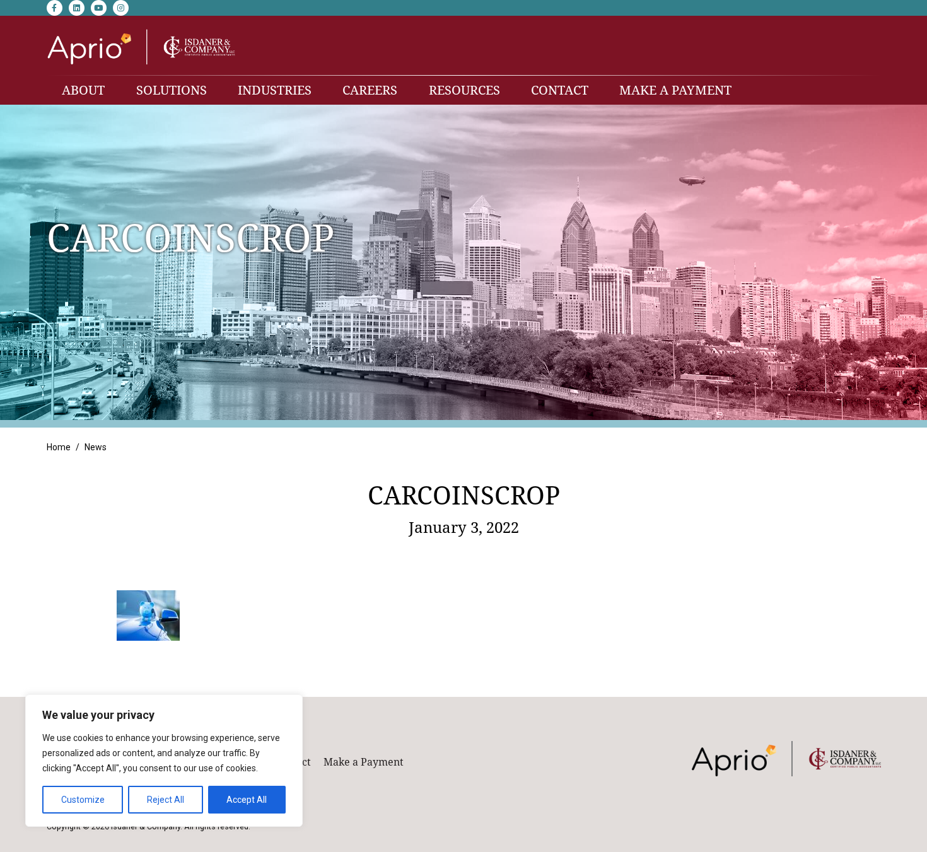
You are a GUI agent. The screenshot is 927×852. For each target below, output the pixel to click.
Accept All (246, 800)
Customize (83, 800)
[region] (164, 760)
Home (59, 447)
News (96, 447)
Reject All (165, 800)
